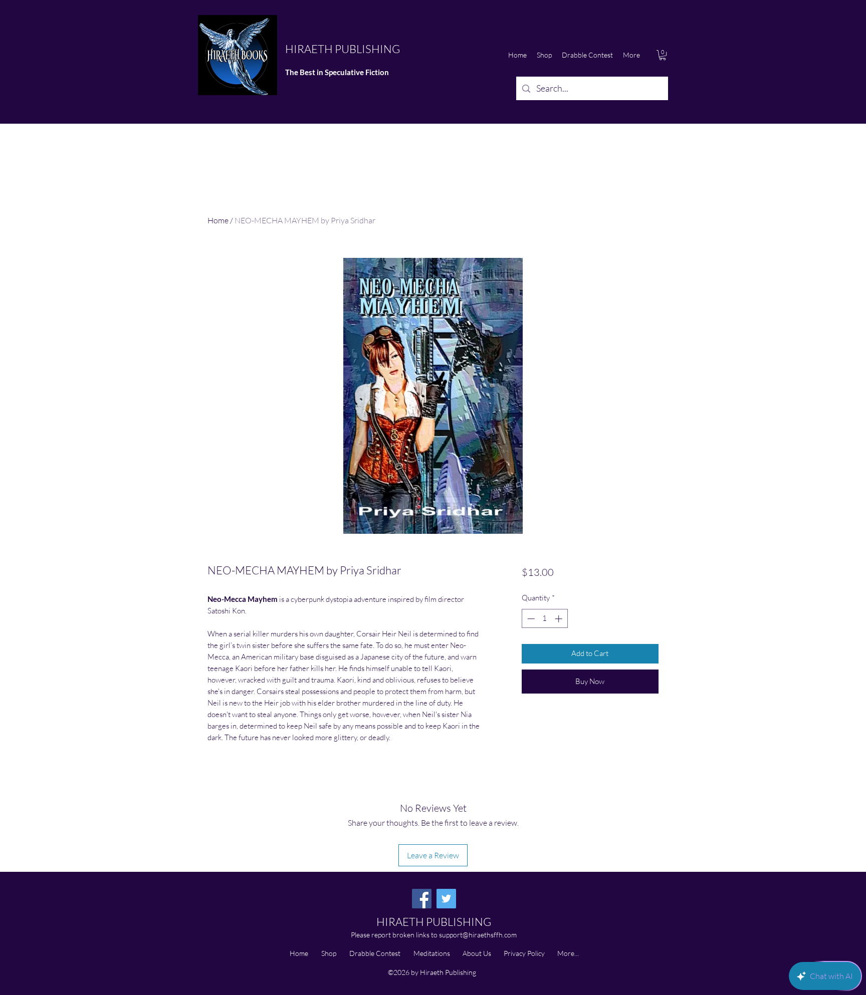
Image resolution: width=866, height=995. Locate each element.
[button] (663, 55)
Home (218, 220)
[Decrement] (530, 618)
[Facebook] (421, 898)
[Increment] (559, 618)
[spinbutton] (544, 618)
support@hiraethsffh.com (478, 934)
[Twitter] (446, 898)
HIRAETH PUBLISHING (342, 49)
